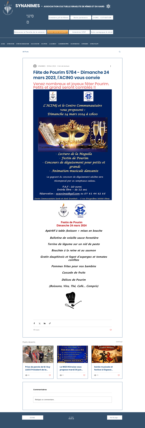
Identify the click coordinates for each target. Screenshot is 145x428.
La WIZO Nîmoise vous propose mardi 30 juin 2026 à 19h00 (71, 368)
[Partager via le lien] (50, 323)
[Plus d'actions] (110, 66)
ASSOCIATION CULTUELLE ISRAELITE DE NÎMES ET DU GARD (74, 6)
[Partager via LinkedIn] (45, 323)
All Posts (26, 52)
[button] (120, 51)
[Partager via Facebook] (34, 323)
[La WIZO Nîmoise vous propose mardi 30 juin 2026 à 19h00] (72, 354)
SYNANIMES (28, 6)
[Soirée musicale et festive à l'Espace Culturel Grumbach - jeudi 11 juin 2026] (107, 354)
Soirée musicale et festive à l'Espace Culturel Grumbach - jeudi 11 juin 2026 (104, 368)
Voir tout (119, 342)
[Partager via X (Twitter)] (39, 323)
